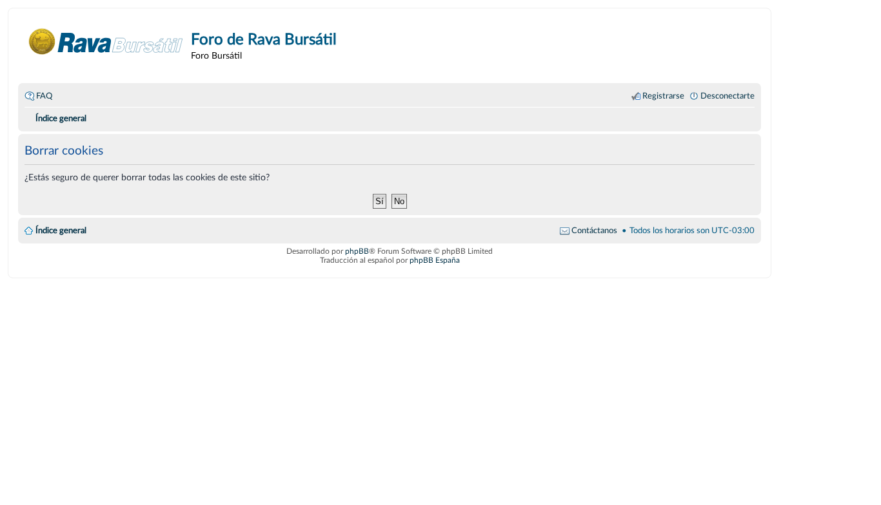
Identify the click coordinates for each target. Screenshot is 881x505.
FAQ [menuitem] (44, 95)
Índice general (60, 230)
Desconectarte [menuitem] (727, 95)
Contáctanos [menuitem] (594, 230)
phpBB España (435, 260)
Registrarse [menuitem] (663, 95)
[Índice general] (106, 41)
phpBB (357, 251)
